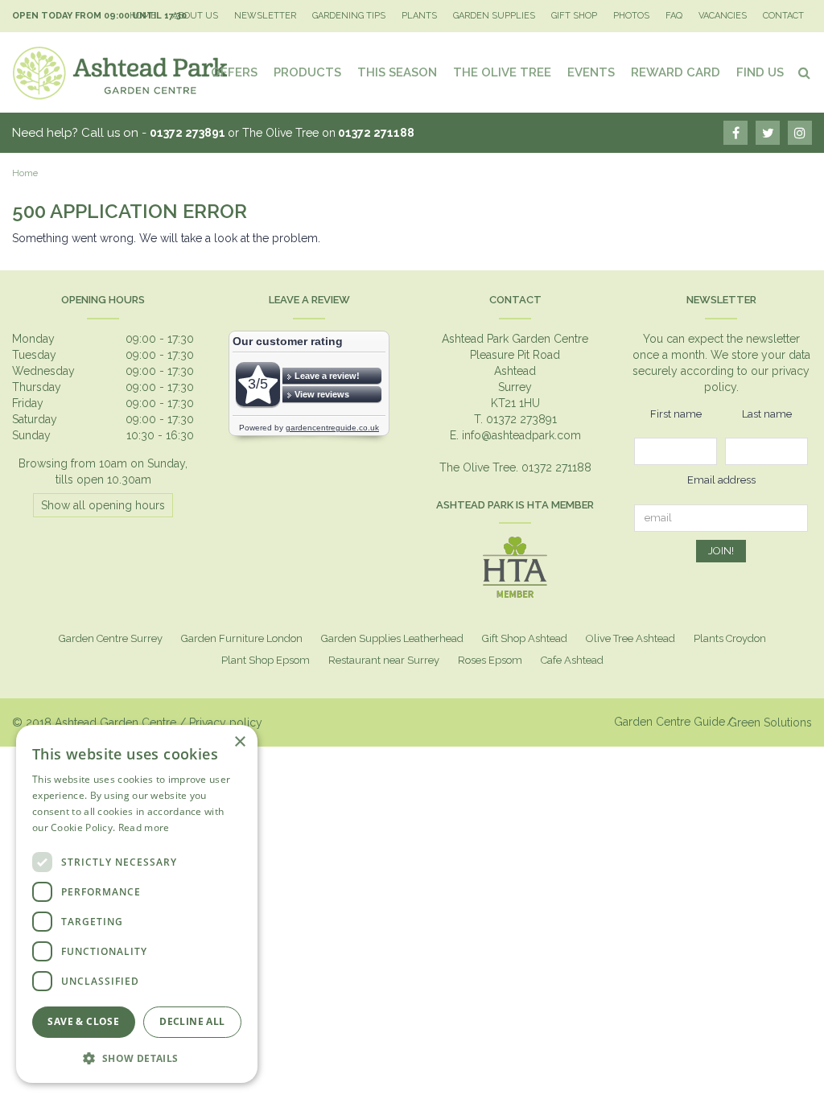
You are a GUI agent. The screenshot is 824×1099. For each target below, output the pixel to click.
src (804, 72)
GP (800, 133)
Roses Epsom (490, 660)
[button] (136, 1057)
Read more (144, 827)
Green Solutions (770, 722)
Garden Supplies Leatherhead (392, 638)
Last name (767, 414)
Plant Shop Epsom (265, 660)
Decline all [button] (192, 1021)
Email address (721, 480)
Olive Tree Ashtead (630, 638)
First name (676, 414)
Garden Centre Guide (669, 721)
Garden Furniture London (242, 638)
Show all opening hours (103, 505)
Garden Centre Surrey (111, 638)
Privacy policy (225, 722)
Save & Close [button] (83, 1021)
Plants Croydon (730, 638)
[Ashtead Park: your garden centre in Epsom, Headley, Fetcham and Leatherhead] (120, 72)
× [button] (239, 742)
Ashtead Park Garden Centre (515, 338)
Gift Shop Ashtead (524, 638)
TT (768, 133)
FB (735, 133)
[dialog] (137, 904)
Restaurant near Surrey (383, 660)
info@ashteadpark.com (521, 435)
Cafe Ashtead (572, 660)
